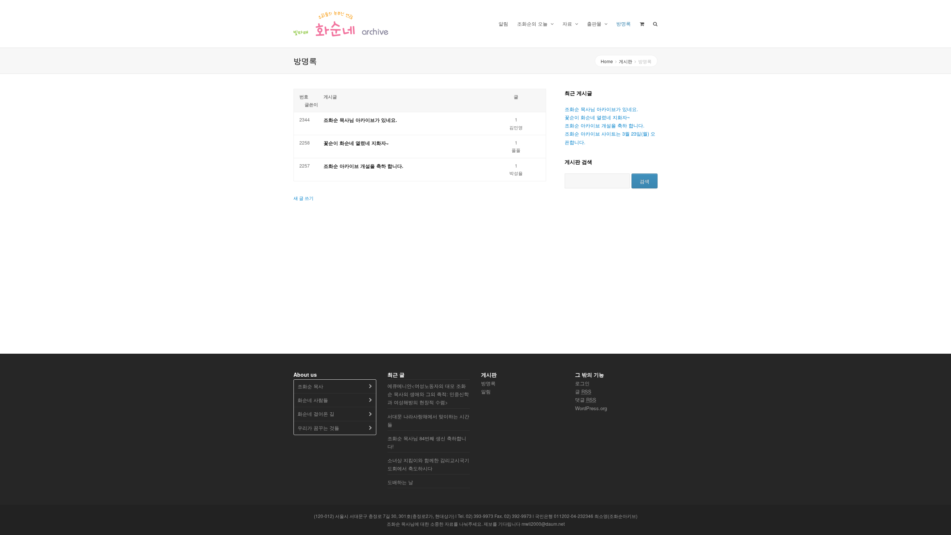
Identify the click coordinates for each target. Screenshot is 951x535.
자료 (568, 23)
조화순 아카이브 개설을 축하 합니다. (363, 165)
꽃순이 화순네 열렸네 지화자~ (356, 142)
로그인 (582, 383)
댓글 (585, 399)
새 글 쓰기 (303, 198)
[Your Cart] (642, 23)
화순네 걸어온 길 (316, 413)
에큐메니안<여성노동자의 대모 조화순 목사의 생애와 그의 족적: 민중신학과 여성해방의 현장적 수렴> (428, 394)
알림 (503, 23)
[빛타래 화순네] (340, 23)
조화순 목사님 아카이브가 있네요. (360, 119)
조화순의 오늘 (533, 23)
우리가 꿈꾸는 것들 (318, 427)
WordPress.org (591, 408)
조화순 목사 (310, 386)
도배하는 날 (400, 482)
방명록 (623, 23)
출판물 (595, 23)
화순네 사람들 (313, 399)
